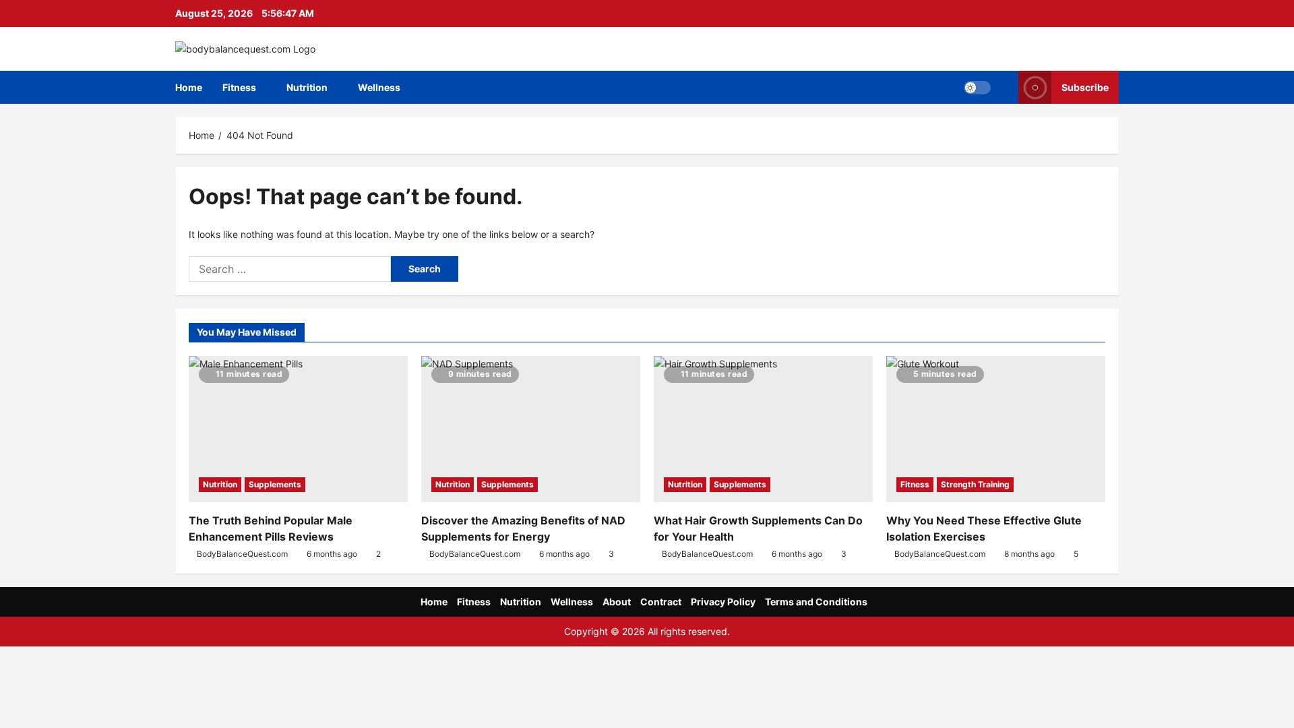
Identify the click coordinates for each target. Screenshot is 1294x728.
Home (188, 87)
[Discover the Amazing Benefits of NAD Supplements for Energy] (530, 429)
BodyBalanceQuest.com (242, 554)
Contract (660, 601)
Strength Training (975, 484)
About (617, 601)
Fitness (239, 87)
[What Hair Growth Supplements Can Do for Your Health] (763, 429)
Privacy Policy (723, 601)
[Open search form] (1004, 87)
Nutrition (307, 87)
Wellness (379, 87)
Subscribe (1085, 87)
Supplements (275, 484)
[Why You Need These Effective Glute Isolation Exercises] (995, 429)
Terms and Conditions (816, 601)
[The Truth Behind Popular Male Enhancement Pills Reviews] (298, 429)
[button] (977, 87)
